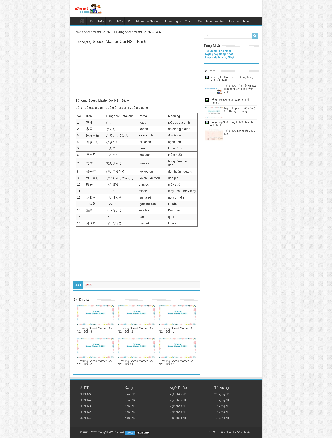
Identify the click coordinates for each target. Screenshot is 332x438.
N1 (129, 21)
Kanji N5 (130, 394)
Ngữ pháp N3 (177, 406)
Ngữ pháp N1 (177, 417)
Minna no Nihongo (148, 21)
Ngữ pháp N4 (177, 400)
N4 (100, 21)
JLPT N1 (85, 417)
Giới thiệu (219, 432)
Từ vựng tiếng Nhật (218, 50)
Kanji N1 (130, 417)
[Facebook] (209, 432)
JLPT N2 (85, 412)
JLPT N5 (85, 394)
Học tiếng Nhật (239, 21)
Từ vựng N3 (221, 406)
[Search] (255, 36)
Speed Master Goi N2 (97, 32)
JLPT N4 (85, 400)
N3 (110, 21)
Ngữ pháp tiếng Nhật (219, 54)
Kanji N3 (130, 406)
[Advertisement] (137, 72)
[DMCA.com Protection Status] (138, 432)
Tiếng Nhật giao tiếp (211, 21)
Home (81, 21)
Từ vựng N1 (221, 417)
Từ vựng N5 (221, 394)
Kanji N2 (130, 412)
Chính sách (245, 432)
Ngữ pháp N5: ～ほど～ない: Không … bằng (240, 110)
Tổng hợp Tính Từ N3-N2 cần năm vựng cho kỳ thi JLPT (240, 88)
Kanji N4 (130, 400)
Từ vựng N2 (221, 412)
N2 (119, 21)
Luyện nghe (173, 21)
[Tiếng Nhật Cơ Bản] (88, 8)
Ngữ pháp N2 (177, 412)
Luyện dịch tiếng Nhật (219, 57)
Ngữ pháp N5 (177, 394)
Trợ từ (189, 21)
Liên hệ (231, 432)
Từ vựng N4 (221, 400)
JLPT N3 (85, 406)
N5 (91, 21)
